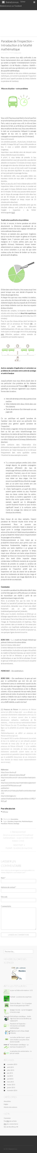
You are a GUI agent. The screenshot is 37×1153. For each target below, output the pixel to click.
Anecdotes (14, 819)
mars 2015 (10, 1082)
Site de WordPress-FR (11, 1127)
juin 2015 (10, 1073)
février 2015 (11, 1084)
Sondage (16, 823)
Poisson (10, 823)
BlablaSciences (12, 2)
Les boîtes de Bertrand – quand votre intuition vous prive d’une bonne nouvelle (20, 1039)
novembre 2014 (12, 1090)
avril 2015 (10, 1079)
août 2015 (10, 1067)
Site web (4, 897)
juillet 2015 (10, 1070)
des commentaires (11, 1124)
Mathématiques (27, 821)
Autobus (11, 821)
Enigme (6, 1104)
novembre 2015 (12, 1064)
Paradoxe (4, 823)
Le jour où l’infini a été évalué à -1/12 (21, 990)
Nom (3, 878)
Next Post (18, 845)
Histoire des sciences (10, 1107)
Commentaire (6, 906)
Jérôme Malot (17, 52)
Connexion (7, 1118)
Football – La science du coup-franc (19, 848)
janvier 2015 (11, 1087)
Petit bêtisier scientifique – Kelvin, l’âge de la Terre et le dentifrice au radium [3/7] (20, 1019)
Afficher (5, 812)
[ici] (13, 213)
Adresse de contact (8, 887)
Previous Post (19, 832)
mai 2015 (10, 1076)
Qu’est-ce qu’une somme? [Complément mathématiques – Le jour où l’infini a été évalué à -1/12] (18, 838)
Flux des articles (10, 1121)
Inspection (17, 821)
